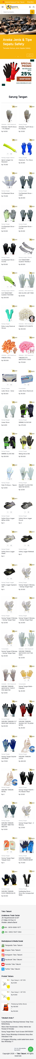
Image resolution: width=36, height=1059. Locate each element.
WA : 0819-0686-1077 (12, 927)
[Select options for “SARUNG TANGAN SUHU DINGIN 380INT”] (25, 852)
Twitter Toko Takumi (12, 969)
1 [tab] (15, 57)
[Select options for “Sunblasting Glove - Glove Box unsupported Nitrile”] (25, 885)
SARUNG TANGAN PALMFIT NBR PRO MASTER (7, 824)
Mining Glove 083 (24, 454)
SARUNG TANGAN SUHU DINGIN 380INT (26, 859)
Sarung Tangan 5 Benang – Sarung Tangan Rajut (9, 619)
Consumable (22, 388)
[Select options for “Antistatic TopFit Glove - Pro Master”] (25, 120)
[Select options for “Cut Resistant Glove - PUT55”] (7, 253)
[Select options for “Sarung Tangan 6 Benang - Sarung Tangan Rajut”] (25, 612)
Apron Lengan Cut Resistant (7, 161)
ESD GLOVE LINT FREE (26, 293)
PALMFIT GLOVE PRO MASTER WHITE (26, 486)
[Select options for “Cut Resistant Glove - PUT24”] (25, 220)
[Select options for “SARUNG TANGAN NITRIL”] (7, 783)
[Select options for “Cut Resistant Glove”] (7, 187)
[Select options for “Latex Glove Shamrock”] (25, 384)
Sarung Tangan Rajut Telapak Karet (7, 859)
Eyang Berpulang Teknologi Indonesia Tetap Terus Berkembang (17, 1023)
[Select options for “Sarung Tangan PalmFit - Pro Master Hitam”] (25, 783)
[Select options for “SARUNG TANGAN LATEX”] (25, 750)
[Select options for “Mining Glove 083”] (25, 447)
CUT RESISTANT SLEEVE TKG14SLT (25, 261)
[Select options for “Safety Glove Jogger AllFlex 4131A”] (7, 512)
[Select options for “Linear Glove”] (7, 416)
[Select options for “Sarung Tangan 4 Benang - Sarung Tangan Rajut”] (25, 578)
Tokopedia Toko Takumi (13, 945)
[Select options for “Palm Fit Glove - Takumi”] (7, 479)
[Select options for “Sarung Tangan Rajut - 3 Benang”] (25, 816)
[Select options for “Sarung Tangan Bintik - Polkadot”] (25, 680)
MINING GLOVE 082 (7, 454)
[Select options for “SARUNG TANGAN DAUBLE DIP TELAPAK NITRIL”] (25, 715)
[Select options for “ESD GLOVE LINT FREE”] (25, 287)
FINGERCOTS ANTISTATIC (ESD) (25, 358)
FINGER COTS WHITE (26, 326)
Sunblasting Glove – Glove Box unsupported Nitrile (26, 893)
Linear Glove (5, 422)
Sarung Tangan (23, 124)
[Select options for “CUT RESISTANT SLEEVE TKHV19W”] (7, 287)
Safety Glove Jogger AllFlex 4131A (8, 519)
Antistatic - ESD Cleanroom (8, 124)
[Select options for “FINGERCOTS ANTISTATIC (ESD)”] (25, 351)
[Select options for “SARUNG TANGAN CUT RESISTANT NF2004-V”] (7, 715)
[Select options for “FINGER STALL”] (7, 351)
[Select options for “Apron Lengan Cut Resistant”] (7, 154)
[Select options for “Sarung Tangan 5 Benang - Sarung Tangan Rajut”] (7, 612)
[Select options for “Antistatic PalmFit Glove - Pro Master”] (7, 120)
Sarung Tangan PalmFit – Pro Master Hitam (26, 790)
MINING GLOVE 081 (25, 422)
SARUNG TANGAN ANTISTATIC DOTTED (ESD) (26, 653)
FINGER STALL (6, 358)
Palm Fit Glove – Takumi (9, 485)
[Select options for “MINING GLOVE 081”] (25, 416)
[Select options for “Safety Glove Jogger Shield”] (7, 545)
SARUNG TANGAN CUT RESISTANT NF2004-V (9, 722)
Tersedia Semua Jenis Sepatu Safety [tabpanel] (17, 43)
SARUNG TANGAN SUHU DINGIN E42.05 (8, 892)
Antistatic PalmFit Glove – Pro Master (9, 128)
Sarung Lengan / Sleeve (7, 157)
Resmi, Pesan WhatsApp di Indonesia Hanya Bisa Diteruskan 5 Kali (17, 1035)
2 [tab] (18, 57)
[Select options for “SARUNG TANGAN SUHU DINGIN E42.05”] (7, 885)
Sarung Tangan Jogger (7, 582)
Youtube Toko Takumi (12, 964)
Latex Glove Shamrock (26, 391)
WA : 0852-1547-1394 (12, 932)
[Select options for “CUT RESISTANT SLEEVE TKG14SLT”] (25, 253)
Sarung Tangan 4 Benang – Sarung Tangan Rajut (26, 586)
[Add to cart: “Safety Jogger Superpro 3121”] (7, 578)
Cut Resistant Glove (7, 193)
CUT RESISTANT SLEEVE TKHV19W (7, 294)
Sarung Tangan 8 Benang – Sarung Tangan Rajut (9, 652)
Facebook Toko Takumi (13, 959)
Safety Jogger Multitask (26, 551)
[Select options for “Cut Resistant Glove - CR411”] (25, 187)
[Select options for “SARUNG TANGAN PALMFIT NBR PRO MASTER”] (7, 816)
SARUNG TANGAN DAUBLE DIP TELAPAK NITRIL (26, 723)
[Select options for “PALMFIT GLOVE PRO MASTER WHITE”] (25, 479)
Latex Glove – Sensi (7, 391)
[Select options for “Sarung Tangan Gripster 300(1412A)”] (7, 750)
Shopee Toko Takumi (12, 950)
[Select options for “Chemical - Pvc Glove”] (25, 154)
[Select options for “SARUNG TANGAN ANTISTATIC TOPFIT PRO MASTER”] (7, 680)
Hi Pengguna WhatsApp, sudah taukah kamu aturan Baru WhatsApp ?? (17, 1040)
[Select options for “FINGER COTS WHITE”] (25, 320)
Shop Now (30, 2)
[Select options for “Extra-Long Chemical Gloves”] (7, 320)
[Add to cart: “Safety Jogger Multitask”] (25, 545)
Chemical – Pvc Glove (26, 160)
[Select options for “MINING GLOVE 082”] (7, 447)
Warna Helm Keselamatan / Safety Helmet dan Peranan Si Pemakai (16, 1028)
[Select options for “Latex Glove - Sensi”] (7, 384)
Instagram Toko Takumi (13, 955)
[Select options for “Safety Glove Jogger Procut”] (25, 512)
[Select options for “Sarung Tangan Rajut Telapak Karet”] (7, 852)
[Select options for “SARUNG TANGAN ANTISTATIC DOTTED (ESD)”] (25, 645)
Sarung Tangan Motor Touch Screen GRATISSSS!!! (17, 1031)
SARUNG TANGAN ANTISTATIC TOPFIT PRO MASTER (8, 688)
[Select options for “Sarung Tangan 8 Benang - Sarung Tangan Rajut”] (7, 645)
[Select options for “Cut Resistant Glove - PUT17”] (7, 220)
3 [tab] (21, 57)
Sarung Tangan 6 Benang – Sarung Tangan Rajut (26, 619)
